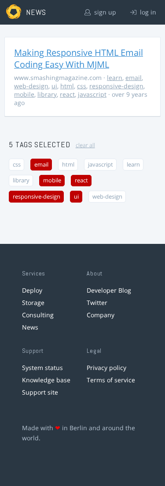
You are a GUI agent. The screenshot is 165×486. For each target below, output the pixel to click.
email (133, 77)
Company (100, 315)
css (81, 86)
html (67, 86)
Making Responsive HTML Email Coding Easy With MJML (78, 58)
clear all (85, 145)
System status (42, 367)
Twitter (97, 302)
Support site (40, 392)
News (30, 327)
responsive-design (116, 86)
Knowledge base (46, 380)
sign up (104, 12)
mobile (24, 94)
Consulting (38, 315)
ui (54, 86)
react (67, 94)
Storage (33, 302)
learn (114, 77)
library (47, 94)
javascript (92, 94)
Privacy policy (106, 367)
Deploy (32, 290)
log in (147, 12)
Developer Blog (109, 290)
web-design (31, 86)
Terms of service (111, 380)
